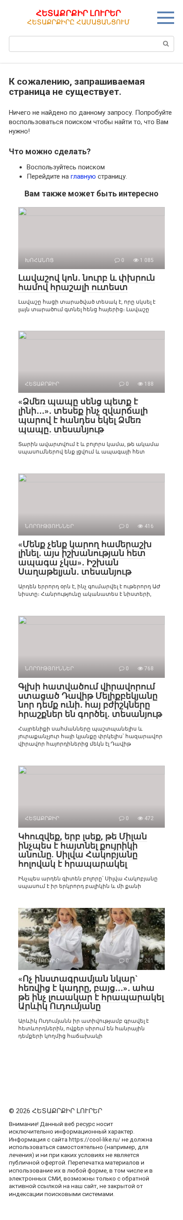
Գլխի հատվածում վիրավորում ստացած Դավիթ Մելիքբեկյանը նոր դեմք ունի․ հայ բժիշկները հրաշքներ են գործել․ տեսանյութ (90, 700)
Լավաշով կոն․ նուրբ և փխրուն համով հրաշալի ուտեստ (86, 282)
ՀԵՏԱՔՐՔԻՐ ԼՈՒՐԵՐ (78, 13)
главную (83, 176)
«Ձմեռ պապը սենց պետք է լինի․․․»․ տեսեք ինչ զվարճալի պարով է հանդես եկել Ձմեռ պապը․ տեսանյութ (83, 415)
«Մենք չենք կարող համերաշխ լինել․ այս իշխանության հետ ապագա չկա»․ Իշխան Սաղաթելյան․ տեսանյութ (85, 558)
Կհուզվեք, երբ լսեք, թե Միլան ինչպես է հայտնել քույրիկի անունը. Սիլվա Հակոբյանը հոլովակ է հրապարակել (82, 850)
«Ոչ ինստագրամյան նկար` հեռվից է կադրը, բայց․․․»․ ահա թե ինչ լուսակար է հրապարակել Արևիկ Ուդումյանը (91, 993)
